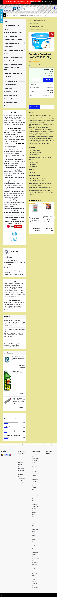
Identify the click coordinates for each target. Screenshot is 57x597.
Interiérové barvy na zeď (39, 20)
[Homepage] (4, 15)
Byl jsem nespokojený (9, 431)
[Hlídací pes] (48, 96)
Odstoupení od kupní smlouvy (47, 595)
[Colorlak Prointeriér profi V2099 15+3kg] (41, 41)
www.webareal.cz (18, 595)
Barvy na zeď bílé (34, 23)
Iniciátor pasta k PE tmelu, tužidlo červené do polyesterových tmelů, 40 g (18, 401)
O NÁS (13, 15)
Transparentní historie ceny (39, 65)
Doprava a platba (21, 15)
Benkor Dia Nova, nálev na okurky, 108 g (34, 220)
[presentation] (29, 217)
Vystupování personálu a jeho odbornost (12, 436)
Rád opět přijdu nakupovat (11, 422)
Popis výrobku (34, 107)
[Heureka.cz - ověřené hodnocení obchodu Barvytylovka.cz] (14, 232)
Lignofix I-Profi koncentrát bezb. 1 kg (17, 372)
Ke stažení (45, 107)
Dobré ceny (7, 426)
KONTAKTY (43, 15)
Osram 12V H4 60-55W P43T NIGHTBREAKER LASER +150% (48, 218)
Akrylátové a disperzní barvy (36, 26)
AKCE (8, 15)
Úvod (29, 20)
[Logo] (13, 9)
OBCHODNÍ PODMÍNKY (33, 15)
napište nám (10, 267)
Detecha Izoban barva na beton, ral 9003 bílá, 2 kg (18, 358)
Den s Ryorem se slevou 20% (12, 320)
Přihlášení (45, 1)
